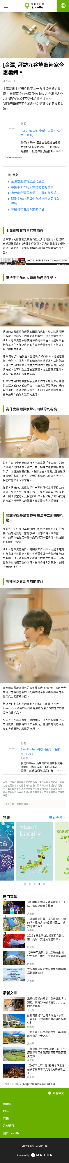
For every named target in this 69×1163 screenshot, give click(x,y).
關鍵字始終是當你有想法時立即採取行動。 (35, 201)
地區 (6, 1111)
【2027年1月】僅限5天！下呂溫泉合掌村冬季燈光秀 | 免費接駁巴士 (46, 1069)
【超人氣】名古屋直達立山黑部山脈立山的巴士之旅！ (46, 1033)
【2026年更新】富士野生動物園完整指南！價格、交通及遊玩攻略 (46, 954)
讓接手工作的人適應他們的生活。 (33, 187)
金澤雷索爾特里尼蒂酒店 (27, 181)
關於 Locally (11, 1133)
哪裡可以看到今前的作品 (27, 209)
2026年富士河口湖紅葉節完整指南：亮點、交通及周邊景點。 (45, 937)
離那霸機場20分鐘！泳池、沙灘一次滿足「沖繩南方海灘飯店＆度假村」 (46, 1018)
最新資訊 (9, 1125)
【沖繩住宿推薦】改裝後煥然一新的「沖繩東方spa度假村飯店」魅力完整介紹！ (46, 922)
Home (7, 1103)
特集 (6, 1118)
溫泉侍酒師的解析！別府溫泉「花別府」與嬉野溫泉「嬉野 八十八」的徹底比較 (46, 1002)
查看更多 (56, 817)
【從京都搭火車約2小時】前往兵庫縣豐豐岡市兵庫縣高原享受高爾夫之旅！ (46, 1052)
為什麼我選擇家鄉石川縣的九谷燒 (33, 192)
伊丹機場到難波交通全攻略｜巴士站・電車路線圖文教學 (46, 903)
